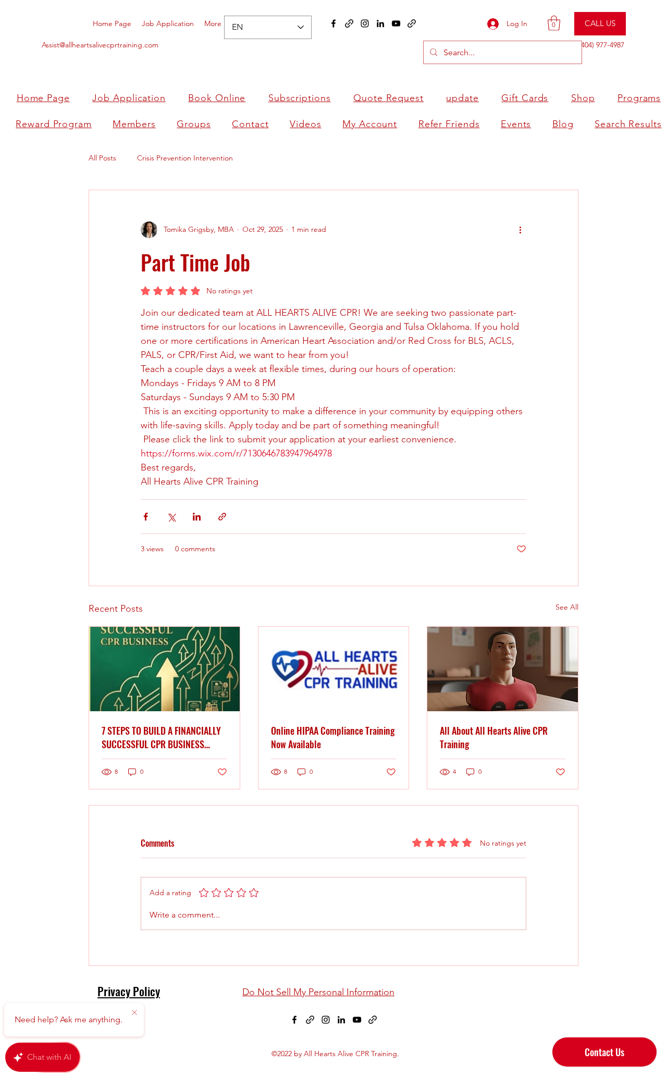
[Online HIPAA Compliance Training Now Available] (333, 669)
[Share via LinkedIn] (197, 517)
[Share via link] (222, 517)
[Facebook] (333, 23)
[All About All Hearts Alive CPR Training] (502, 669)
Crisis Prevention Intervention (185, 158)
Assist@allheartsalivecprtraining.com (100, 44)
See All (566, 607)
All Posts (102, 158)
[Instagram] (365, 23)
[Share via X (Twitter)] (171, 517)
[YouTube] (396, 23)
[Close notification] (134, 1013)
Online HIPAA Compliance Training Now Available (332, 737)
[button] (554, 23)
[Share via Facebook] (146, 517)
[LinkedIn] (380, 23)
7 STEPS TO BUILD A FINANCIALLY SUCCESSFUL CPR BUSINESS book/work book (161, 737)
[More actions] (520, 230)
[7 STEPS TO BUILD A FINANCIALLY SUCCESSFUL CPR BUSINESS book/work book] (164, 669)
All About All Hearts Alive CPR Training (494, 737)
